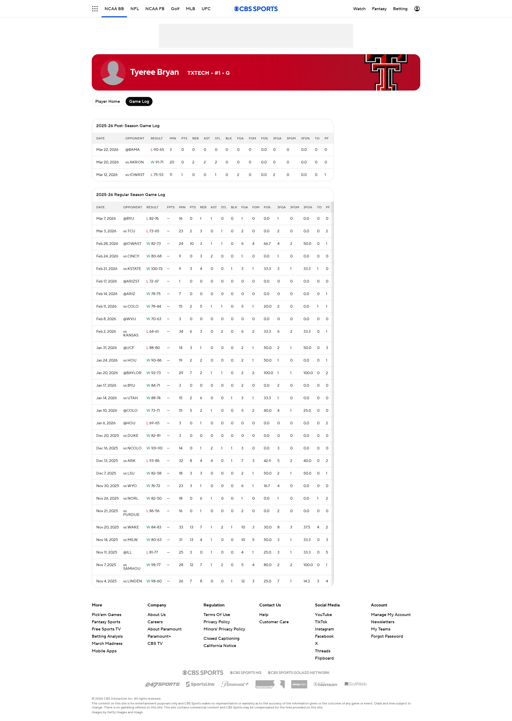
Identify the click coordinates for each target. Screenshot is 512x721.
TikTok (321, 622)
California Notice (219, 645)
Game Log (139, 101)
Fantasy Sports (106, 622)
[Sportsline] (200, 683)
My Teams (380, 629)
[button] (95, 8)
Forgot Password (387, 636)
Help (264, 614)
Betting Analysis (107, 636)
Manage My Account (391, 614)
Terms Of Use (216, 614)
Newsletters (382, 622)
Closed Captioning (221, 638)
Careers (155, 622)
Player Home (107, 101)
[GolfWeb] (356, 684)
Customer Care (274, 622)
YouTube (323, 614)
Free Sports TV (106, 629)
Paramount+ (159, 636)
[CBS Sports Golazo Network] (299, 672)
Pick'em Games (106, 614)
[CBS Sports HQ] (245, 672)
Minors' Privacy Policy (224, 629)
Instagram (324, 629)
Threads (322, 651)
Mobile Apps (104, 651)
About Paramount (164, 629)
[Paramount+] (235, 683)
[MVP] (299, 682)
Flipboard (324, 658)
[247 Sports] (162, 683)
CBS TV (155, 643)
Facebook (324, 636)
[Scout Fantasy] (326, 684)
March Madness (107, 643)
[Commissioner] (270, 682)
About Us (156, 614)
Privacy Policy (216, 622)
